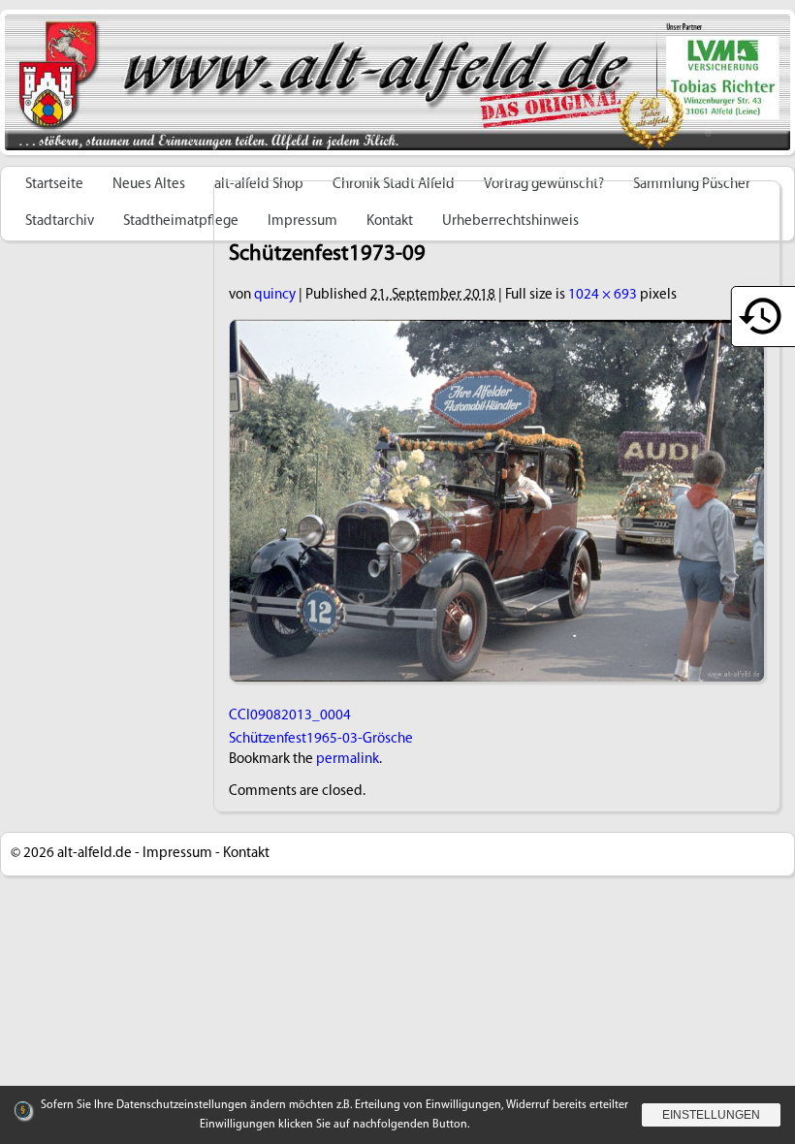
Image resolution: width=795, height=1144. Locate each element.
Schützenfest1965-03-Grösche (321, 739)
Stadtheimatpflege (180, 221)
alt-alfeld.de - (98, 853)
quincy (275, 295)
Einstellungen (711, 1115)
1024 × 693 (602, 295)
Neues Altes (148, 184)
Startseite (54, 184)
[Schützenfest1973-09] (497, 330)
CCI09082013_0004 (290, 716)
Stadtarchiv (59, 221)
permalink (347, 759)
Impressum (177, 853)
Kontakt (246, 853)
